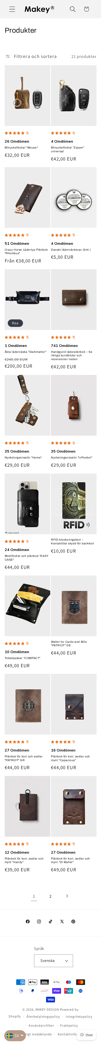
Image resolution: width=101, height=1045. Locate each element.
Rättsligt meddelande (34, 1034)
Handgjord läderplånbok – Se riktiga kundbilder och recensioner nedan (71, 355)
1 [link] (34, 896)
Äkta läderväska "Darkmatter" (26, 352)
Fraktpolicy (69, 1025)
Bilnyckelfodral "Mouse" (21, 147)
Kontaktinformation (73, 1034)
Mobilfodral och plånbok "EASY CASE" (26, 557)
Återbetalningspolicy (43, 1016)
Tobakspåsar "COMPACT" (23, 658)
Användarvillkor (41, 1025)
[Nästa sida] (67, 896)
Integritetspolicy (79, 1016)
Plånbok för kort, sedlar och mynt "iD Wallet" (70, 860)
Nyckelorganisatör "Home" (23, 457)
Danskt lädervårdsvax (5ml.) (71, 249)
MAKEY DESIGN (47, 1009)
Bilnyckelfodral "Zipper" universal (67, 149)
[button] (12, 9)
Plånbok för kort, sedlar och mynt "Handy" (24, 860)
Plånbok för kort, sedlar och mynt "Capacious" (70, 758)
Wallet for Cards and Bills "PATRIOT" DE (69, 643)
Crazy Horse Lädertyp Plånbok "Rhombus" (26, 251)
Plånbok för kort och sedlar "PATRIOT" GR (24, 758)
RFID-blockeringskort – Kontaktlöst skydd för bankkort (72, 541)
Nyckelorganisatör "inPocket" (71, 457)
